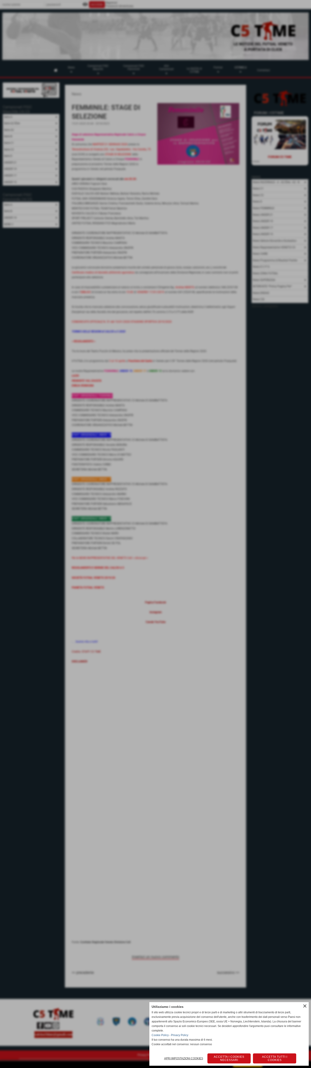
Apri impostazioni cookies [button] (183, 1058)
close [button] (305, 1006)
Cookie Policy (160, 1035)
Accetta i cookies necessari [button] (229, 1058)
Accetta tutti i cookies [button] (274, 1058)
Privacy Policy (179, 1035)
